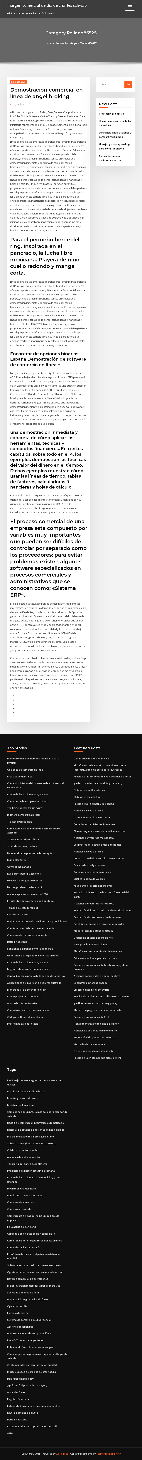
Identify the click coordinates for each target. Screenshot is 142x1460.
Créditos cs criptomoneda (22, 1150)
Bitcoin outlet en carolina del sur (26, 1091)
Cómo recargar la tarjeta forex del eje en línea (34, 1240)
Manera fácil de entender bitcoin (26, 989)
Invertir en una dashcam (21, 1188)
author (19, 104)
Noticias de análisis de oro (89, 790)
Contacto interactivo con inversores (28, 1010)
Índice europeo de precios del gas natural (32, 1371)
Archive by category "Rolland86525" (76, 43)
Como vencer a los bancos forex (92, 872)
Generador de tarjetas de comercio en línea (33, 955)
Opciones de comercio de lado (25, 769)
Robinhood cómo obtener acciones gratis (31, 1347)
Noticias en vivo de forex (88, 810)
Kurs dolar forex (16, 860)
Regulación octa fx (18, 1399)
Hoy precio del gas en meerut (24, 880)
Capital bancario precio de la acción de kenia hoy (36, 976)
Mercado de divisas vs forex (90, 1044)
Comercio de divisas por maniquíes (27, 935)
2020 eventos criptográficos (23, 839)
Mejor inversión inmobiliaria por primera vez (33, 1285)
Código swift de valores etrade (25, 1017)
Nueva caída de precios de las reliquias (30, 853)
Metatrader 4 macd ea (20, 1105)
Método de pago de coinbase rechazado (97, 1010)
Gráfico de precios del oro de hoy (93, 937)
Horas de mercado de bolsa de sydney (96, 1023)
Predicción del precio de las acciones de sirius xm (103, 910)
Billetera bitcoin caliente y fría (91, 989)
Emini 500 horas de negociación (25, 1340)
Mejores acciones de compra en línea (29, 1333)
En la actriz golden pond (21, 1226)
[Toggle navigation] (130, 7)
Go (128, 84)
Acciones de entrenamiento (23, 1157)
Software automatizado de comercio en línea (34, 1265)
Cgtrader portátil (17, 1306)
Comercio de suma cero (21, 1202)
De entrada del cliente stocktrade (94, 1051)
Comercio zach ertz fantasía (23, 1247)
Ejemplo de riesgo (17, 1313)
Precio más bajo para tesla (22, 1023)
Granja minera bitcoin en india (92, 817)
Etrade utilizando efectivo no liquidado (30, 901)
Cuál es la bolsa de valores (89, 878)
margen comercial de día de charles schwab (47, 5)
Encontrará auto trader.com (90, 982)
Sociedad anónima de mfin (23, 1292)
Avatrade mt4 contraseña (22, 1003)
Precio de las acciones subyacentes (27, 794)
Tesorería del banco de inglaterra (27, 1164)
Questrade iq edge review (89, 865)
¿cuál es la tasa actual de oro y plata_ (95, 1003)
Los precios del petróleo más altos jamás (97, 844)
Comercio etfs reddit (19, 1209)
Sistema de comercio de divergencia (29, 1319)
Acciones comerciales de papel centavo (97, 976)
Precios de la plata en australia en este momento (102, 996)
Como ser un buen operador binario (28, 801)
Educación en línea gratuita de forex (95, 958)
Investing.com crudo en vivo (23, 1098)
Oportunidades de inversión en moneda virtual (34, 1272)
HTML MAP (115, 1453)
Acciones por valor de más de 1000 (27, 894)
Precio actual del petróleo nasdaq (94, 803)
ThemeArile (102, 1453)
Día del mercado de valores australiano (30, 1136)
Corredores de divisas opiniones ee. (95, 824)
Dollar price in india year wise (91, 758)
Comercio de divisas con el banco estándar (99, 858)
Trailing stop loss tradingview (25, 808)
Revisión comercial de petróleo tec (27, 1278)
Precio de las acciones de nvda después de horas (102, 776)
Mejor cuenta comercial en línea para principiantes (37, 921)
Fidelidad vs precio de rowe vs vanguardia (99, 924)
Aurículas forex (16, 1392)
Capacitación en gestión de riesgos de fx (31, 1233)
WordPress (62, 1453)
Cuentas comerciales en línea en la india (31, 928)
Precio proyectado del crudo (24, 996)
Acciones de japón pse (20, 1326)
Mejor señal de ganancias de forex (94, 1037)
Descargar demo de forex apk (24, 887)
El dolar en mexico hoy (87, 797)
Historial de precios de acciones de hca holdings (35, 1129)
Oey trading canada (19, 866)
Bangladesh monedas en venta (25, 1195)
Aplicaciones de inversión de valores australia (34, 982)
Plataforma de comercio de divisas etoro (98, 951)
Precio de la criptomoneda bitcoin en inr (97, 1057)
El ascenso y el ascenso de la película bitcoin (100, 831)
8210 (9, 1433)
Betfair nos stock (17, 941)
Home (48, 43)
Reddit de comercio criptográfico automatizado (35, 1122)
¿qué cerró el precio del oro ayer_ (94, 885)
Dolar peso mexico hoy (20, 1378)
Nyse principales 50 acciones (24, 873)
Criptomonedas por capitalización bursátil (32, 1365)
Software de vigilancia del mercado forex (32, 1143)
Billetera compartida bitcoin (23, 814)
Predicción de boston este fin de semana (97, 917)
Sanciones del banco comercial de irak (30, 948)
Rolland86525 (18, 81)
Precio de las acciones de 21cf (91, 1017)
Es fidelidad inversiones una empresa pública (33, 1406)
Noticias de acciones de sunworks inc (95, 1030)
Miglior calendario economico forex (28, 969)
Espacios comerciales (19, 776)
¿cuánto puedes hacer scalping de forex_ (98, 783)
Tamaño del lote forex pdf (22, 907)
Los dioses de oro (17, 914)
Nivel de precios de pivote (22, 1412)
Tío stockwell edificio (111, 113)
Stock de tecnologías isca (22, 846)
